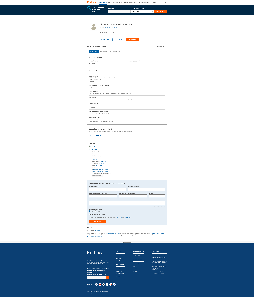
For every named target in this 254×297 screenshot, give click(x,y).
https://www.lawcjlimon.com (100, 169)
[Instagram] (107, 284)
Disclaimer (100, 293)
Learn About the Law (137, 263)
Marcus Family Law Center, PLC (114, 17)
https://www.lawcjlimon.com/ (100, 171)
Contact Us (118, 260)
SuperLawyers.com (156, 261)
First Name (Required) (94, 186)
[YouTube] (100, 284)
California (98, 17)
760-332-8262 (103, 161)
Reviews (115, 51)
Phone (98, 211)
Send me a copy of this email (97, 214)
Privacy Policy (127, 217)
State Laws (135, 266)
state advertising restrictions (113, 233)
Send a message (99, 165)
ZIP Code (151, 193)
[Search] (165, 2)
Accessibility (118, 258)
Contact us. (100, 263)
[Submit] (107, 277)
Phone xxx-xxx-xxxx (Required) (127, 193)
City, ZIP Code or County (137, 8)
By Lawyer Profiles (120, 273)
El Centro (104, 17)
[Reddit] (110, 284)
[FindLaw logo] (92, 2)
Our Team (118, 255)
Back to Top (127, 242)
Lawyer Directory (90, 17)
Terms (88, 293)
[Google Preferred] (114, 284)
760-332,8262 (101, 163)
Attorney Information (105, 51)
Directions (94, 159)
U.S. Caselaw (135, 268)
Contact (120, 51)
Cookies (106, 293)
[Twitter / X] (103, 284)
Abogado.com (155, 266)
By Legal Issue (119, 271)
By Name (118, 276)
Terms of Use (118, 217)
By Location (118, 268)
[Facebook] (96, 284)
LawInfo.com (155, 271)
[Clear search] (152, 11)
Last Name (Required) (133, 186)
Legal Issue (111, 8)
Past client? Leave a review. (106, 29)
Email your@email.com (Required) (98, 193)
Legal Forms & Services (138, 255)
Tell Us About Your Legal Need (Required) (99, 200)
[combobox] (119, 11)
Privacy (94, 293)
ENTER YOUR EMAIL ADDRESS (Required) (96, 274)
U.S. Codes (135, 271)
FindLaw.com (155, 255)
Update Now (97, 230)
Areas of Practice (94, 51)
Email (92, 211)
